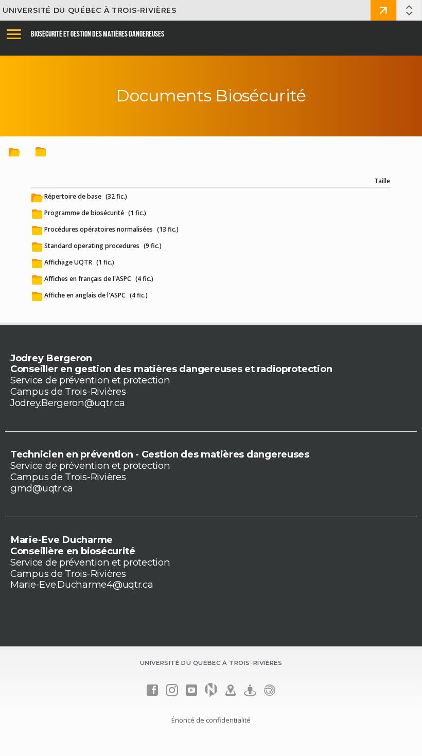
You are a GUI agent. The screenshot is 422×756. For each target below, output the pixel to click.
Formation (383, 10)
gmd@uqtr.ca (41, 488)
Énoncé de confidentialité (211, 720)
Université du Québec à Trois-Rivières (90, 10)
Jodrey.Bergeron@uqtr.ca (67, 403)
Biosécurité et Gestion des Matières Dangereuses (97, 33)
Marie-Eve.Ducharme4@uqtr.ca (81, 584)
